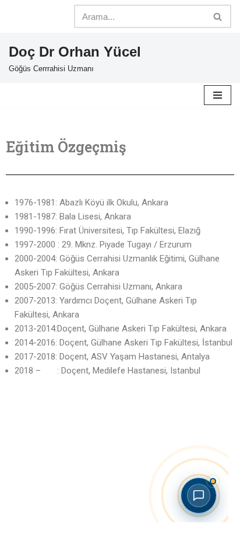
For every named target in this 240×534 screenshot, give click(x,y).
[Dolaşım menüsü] (217, 95)
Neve (95, 508)
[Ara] (218, 16)
